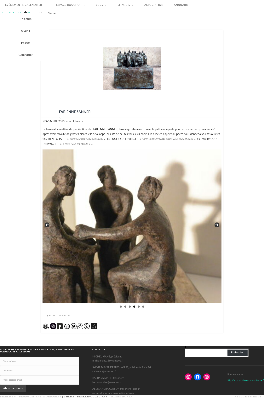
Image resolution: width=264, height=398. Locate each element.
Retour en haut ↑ (249, 396)
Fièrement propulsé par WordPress (30, 396)
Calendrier (26, 54)
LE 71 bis (124, 5)
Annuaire (181, 5)
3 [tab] (130, 307)
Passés (25, 42)
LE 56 (99, 5)
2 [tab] (125, 307)
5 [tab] (139, 307)
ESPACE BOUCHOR (69, 5)
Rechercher (237, 352)
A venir (25, 30)
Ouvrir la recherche (262, 2)
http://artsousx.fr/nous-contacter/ (245, 380)
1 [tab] (121, 307)
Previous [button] (47, 225)
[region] (132, 226)
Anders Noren (120, 396)
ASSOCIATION (154, 5)
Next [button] (217, 225)
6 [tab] (143, 307)
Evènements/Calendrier (23, 5)
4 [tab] (134, 307)
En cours (26, 18)
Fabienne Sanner (75, 112)
